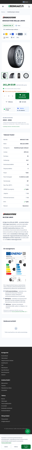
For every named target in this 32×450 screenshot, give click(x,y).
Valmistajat (4, 401)
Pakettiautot (4, 367)
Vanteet (3, 374)
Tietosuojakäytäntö (6, 403)
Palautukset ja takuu (6, 388)
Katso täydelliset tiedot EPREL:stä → (19, 311)
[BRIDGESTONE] (9, 17)
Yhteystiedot (4, 419)
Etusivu (3, 12)
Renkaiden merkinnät (6, 408)
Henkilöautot (4, 363)
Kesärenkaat (4, 356)
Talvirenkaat (4, 358)
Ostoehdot (4, 390)
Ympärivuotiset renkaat (7, 360)
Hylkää (6, 446)
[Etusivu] (16, 6)
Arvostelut (4, 406)
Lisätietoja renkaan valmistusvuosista (11, 126)
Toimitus (3, 385)
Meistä (3, 399)
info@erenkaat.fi (5, 421)
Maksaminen (4, 383)
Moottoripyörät (5, 372)
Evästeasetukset (5, 410)
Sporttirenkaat (5, 370)
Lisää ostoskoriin (22, 96)
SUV (2, 365)
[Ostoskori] (29, 6)
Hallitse (16, 446)
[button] (5, 34)
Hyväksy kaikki (26, 446)
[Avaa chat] (27, 431)
